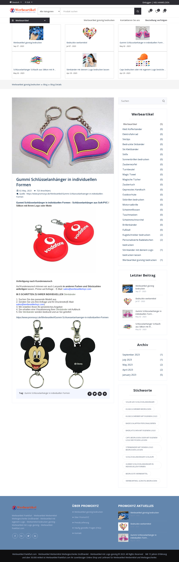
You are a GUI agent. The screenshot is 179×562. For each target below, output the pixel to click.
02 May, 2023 (25, 190)
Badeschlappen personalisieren (141, 423)
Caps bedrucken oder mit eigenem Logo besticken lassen (141, 438)
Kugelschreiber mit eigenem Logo (141, 416)
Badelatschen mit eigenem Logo (141, 430)
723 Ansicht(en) (43, 190)
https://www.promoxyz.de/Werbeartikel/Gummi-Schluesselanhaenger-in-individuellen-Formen (62, 317)
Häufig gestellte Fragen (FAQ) (87, 527)
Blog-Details (56, 84)
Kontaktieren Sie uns (130, 20)
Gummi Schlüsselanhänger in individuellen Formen (43, 202)
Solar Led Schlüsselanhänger (140, 402)
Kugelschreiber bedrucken (138, 409)
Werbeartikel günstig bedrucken (99, 20)
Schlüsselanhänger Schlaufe (140, 457)
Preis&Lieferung (81, 522)
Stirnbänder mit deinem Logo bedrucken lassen (139, 448)
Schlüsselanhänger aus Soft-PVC (90, 202)
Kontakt (78, 533)
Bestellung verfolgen (156, 20)
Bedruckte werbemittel (137, 473)
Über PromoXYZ (81, 517)
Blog (45, 84)
